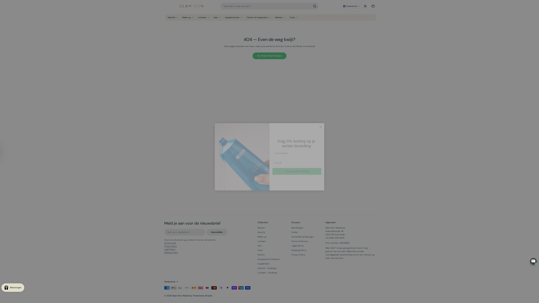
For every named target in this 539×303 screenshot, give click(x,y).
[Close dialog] (320, 121)
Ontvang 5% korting (297, 166)
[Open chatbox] (533, 261)
